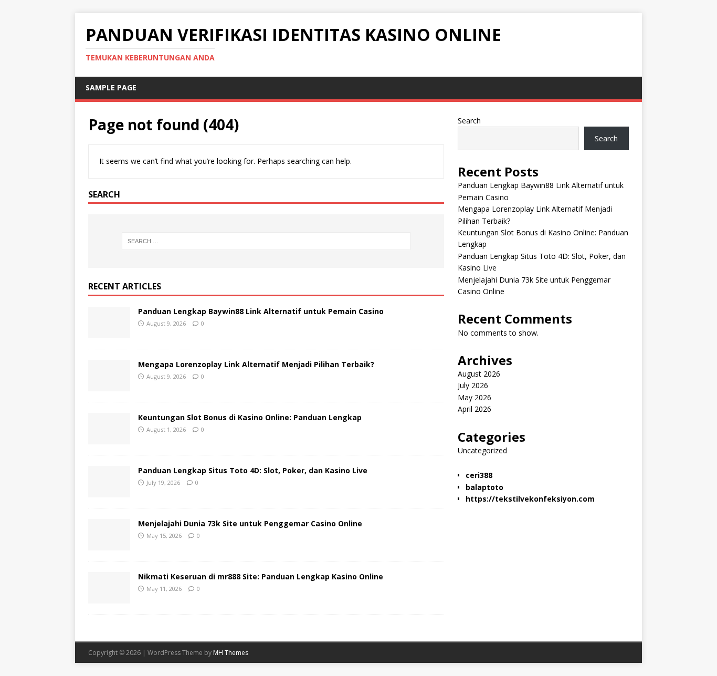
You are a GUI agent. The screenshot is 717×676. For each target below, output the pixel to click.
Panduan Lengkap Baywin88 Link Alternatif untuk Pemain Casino (261, 311)
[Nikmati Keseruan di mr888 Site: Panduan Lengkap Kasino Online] (109, 597)
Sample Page (111, 87)
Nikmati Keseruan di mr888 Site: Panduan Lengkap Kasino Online (260, 576)
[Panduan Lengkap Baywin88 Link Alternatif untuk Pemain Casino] (109, 332)
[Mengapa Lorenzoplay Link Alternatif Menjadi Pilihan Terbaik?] (109, 385)
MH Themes (230, 652)
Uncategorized (482, 450)
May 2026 (474, 397)
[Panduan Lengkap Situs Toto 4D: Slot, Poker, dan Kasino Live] (109, 491)
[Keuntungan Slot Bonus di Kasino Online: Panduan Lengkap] (109, 438)
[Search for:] (266, 241)
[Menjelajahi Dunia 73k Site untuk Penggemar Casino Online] (109, 544)
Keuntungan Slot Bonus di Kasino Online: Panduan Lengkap (250, 417)
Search (469, 121)
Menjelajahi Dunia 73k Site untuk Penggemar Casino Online (250, 523)
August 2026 (479, 374)
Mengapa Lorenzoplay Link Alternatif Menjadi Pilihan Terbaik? (256, 364)
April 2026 (474, 409)
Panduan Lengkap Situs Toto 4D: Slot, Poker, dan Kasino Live (252, 470)
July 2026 (473, 385)
